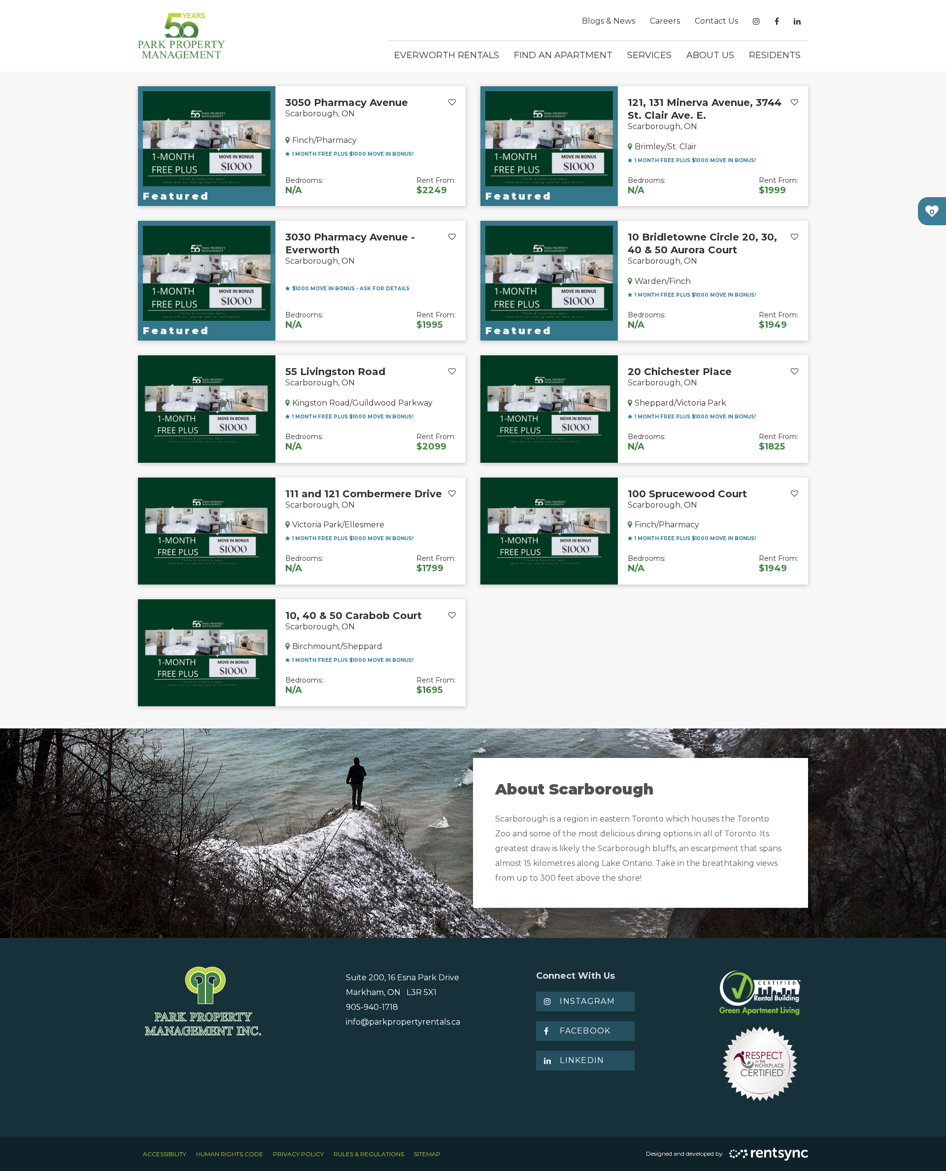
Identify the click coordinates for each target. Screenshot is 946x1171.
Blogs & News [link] (608, 21)
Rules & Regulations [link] (369, 1154)
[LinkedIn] (797, 21)
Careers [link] (665, 21)
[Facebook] (776, 21)
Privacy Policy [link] (298, 1154)
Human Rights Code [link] (229, 1154)
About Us (710, 55)
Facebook (585, 1030)
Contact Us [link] (716, 21)
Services (649, 55)
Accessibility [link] (164, 1154)
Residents (775, 55)
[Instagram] (756, 21)
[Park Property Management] (181, 35)
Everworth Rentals (446, 55)
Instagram (587, 1001)
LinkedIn (582, 1060)
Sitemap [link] (427, 1154)
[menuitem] (608, 21)
